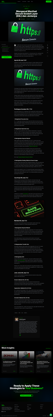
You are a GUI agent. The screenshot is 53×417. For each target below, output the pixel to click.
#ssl (22, 312)
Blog (26, 6)
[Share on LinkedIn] (47, 48)
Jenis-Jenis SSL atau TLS (5, 51)
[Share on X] (47, 50)
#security (16, 312)
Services (19, 1)
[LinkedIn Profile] (20, 335)
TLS (39, 89)
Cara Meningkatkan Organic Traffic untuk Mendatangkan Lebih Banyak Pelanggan (26, 362)
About (32, 1)
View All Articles (48, 348)
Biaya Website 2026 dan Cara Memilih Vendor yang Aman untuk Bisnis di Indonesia (43, 362)
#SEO (19, 312)
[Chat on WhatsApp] (51, 415)
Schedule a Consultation (26, 395)
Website (29, 6)
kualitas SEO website (21, 260)
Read (14, 371)
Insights (28, 1)
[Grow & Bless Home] (3, 1)
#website (25, 312)
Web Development (17, 409)
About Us (41, 406)
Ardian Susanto (22, 319)
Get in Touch (6, 57)
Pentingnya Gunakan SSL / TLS (6, 47)
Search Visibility (16, 406)
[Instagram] (3, 411)
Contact (28, 409)
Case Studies (24, 1)
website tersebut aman (33, 146)
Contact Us (48, 1)
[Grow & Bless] (3, 405)
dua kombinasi (25, 193)
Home (24, 6)
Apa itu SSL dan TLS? (5, 46)
